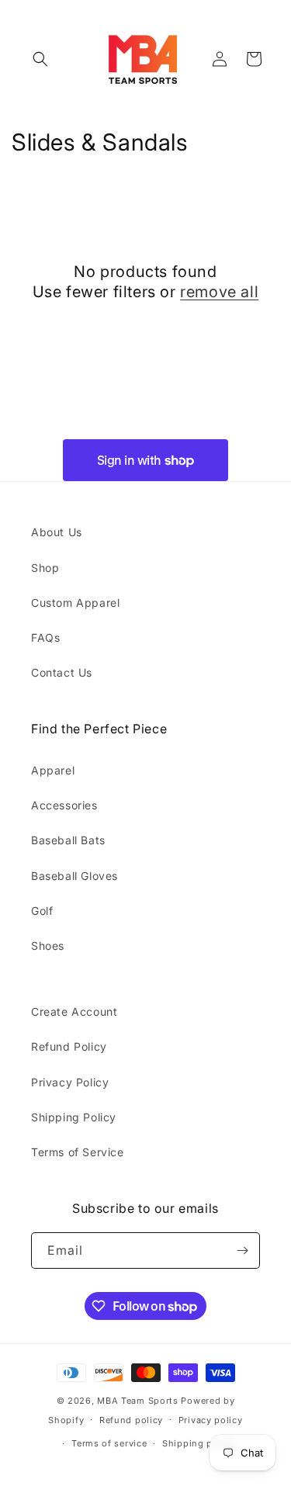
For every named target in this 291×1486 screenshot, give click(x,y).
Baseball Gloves (74, 875)
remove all (219, 291)
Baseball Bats (68, 840)
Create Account (74, 1011)
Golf (42, 910)
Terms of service (109, 1443)
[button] (40, 59)
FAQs (45, 637)
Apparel (52, 770)
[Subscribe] (242, 1250)
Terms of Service (77, 1152)
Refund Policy (69, 1046)
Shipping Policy (73, 1117)
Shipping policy (198, 1443)
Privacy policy (210, 1420)
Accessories (64, 805)
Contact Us (61, 672)
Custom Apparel (75, 602)
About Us (56, 532)
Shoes (47, 945)
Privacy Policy (70, 1082)
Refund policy (131, 1420)
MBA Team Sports (137, 1400)
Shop (45, 567)
